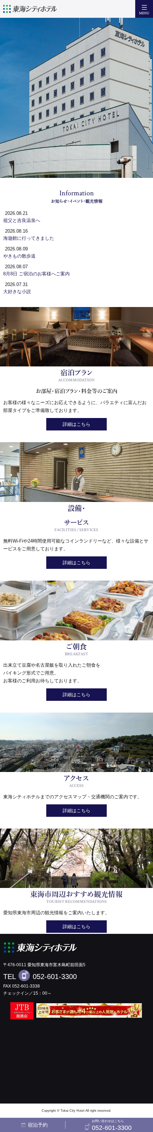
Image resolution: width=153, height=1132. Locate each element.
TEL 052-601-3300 (40, 976)
